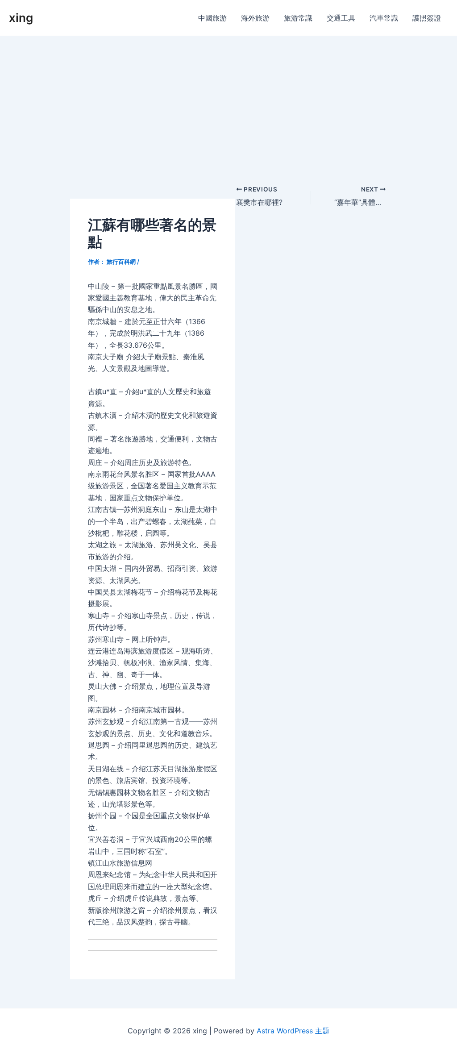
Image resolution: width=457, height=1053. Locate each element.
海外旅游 (255, 17)
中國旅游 (212, 17)
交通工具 (341, 17)
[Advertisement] (228, 103)
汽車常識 (384, 17)
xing (21, 18)
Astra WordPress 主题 (293, 1030)
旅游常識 (298, 17)
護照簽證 (426, 17)
